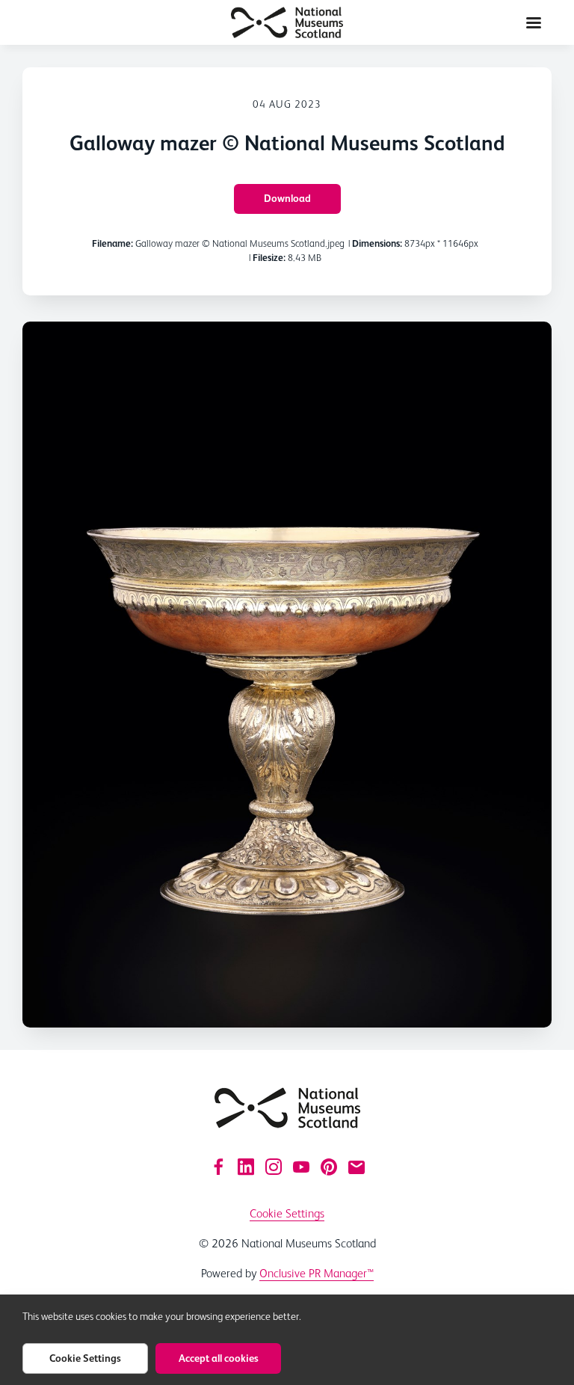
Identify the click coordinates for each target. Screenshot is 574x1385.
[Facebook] (218, 1166)
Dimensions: (377, 243)
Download (287, 198)
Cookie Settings (287, 1213)
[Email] (356, 1166)
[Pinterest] (329, 1166)
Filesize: (269, 257)
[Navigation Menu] (533, 22)
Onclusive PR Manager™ (316, 1273)
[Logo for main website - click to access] (287, 1107)
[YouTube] (301, 1166)
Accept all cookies (219, 1358)
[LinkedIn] (246, 1166)
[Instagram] (273, 1166)
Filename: (112, 243)
